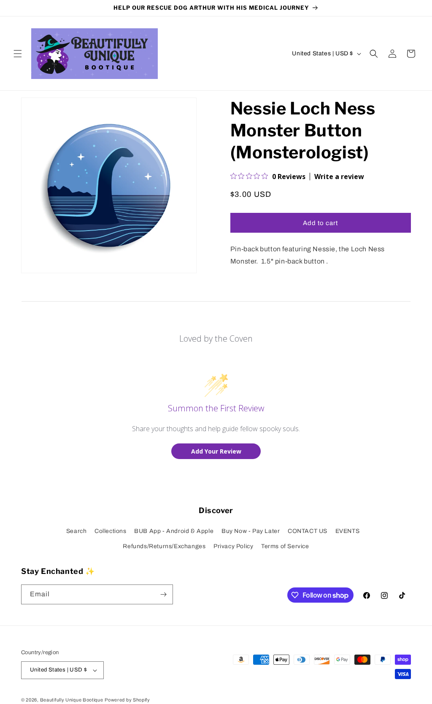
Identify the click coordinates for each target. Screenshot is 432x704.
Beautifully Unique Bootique (71, 699)
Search (76, 531)
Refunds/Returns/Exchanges (164, 546)
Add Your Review (216, 451)
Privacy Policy (233, 546)
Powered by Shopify (127, 699)
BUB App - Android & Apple (173, 531)
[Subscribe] (163, 594)
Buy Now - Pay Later (250, 531)
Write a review (339, 176)
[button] (17, 53)
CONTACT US (307, 531)
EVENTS (347, 531)
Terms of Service (285, 546)
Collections (110, 531)
